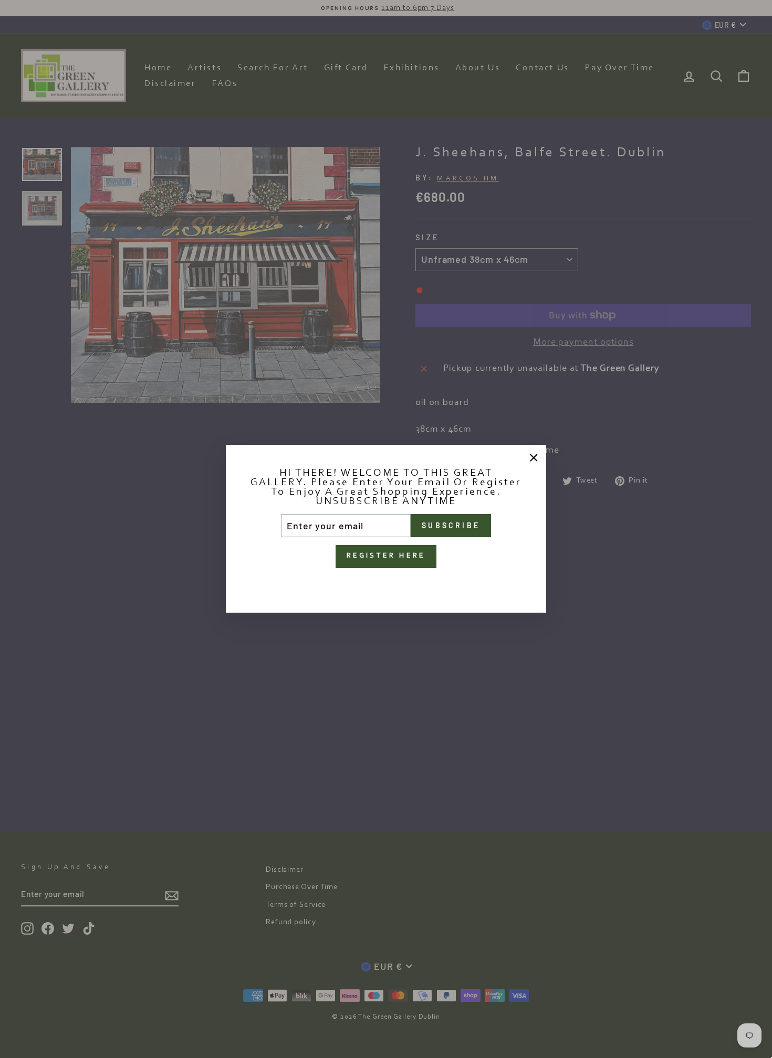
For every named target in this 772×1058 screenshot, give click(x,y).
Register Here (386, 556)
